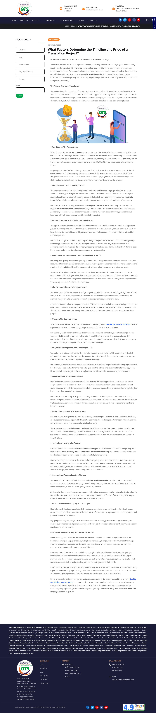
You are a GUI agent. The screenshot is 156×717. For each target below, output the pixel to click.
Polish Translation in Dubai (114, 635)
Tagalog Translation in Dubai (96, 635)
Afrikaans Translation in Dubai (49, 640)
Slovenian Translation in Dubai (74, 648)
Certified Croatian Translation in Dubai (63, 630)
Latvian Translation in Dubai (94, 645)
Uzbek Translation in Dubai (23, 651)
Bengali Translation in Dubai (123, 640)
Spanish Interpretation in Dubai (101, 651)
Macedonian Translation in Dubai (115, 645)
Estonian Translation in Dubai (61, 643)
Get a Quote (154, 23)
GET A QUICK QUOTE (67, 20)
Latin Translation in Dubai (77, 645)
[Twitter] (124, 20)
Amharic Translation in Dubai (88, 640)
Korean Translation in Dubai (57, 635)
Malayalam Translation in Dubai (136, 645)
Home (66, 26)
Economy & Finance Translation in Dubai (110, 627)
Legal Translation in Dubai (50, 627)
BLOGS (81, 20)
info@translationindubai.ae (94, 10)
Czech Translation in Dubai (53, 638)
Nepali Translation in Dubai (17, 648)
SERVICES (35, 20)
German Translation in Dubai (137, 632)
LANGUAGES (49, 20)
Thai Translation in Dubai (109, 648)
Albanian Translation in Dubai (69, 640)
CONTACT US (92, 20)
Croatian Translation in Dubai (76, 635)
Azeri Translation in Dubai (106, 640)
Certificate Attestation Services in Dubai (21, 632)
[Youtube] (138, 20)
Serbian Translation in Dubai (55, 648)
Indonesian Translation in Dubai (39, 645)
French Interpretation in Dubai (82, 651)
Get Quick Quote (91, 7)
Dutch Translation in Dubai (30, 640)
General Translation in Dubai (68, 627)
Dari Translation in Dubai (42, 643)
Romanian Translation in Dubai (90, 638)
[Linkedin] (120, 20)
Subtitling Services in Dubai (85, 630)
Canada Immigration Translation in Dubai (108, 630)
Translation (53, 39)
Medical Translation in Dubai (87, 627)
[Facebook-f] (134, 20)
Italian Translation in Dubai (133, 635)
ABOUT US (24, 20)
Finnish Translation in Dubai (80, 643)
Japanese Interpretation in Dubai (23, 653)
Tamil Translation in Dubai (93, 648)
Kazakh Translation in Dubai (58, 645)
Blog (73, 26)
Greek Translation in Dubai (71, 638)
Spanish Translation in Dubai (118, 632)
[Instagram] (129, 20)
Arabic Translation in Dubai (63, 632)
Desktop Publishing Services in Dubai (134, 630)
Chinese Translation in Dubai (18, 635)
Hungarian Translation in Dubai (18, 645)
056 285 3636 (68, 8)
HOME (14, 20)
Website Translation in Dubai (133, 627)
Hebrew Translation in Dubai (119, 643)
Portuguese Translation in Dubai (33, 638)
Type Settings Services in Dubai (43, 632)
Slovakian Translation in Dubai (111, 638)
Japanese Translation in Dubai (37, 635)
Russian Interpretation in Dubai (121, 651)
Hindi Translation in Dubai (138, 643)
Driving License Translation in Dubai (39, 630)
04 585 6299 (67, 11)
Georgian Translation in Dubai (100, 643)
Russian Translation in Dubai (99, 632)
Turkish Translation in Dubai (131, 638)
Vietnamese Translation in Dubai (43, 651)
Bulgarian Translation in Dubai (23, 643)
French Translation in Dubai (81, 632)
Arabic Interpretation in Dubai (63, 651)
